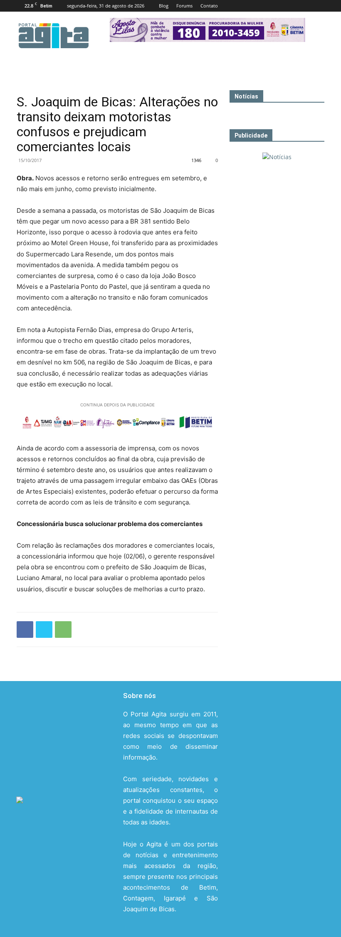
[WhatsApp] (63, 629)
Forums (184, 5)
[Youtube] (318, 6)
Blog (163, 5)
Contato (209, 5)
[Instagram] (290, 6)
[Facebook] (263, 6)
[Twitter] (304, 6)
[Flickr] (277, 6)
